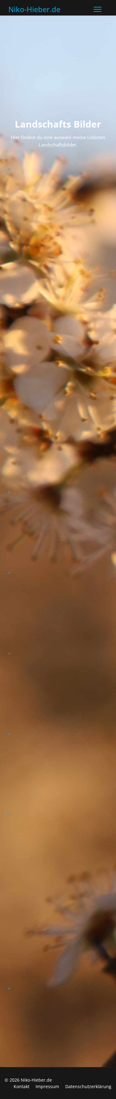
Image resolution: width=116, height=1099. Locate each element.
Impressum (47, 1086)
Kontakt (21, 1086)
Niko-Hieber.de (34, 9)
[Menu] (97, 9)
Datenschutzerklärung (88, 1086)
